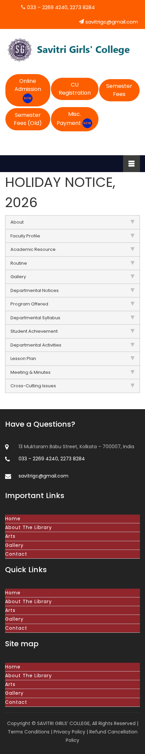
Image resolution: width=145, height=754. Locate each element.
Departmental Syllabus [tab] (35, 318)
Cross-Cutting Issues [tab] (33, 386)
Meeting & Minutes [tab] (30, 372)
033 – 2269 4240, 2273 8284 (60, 7)
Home (13, 518)
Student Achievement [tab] (34, 331)
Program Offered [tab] (29, 304)
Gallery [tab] (18, 276)
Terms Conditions (29, 731)
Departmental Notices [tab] (34, 290)
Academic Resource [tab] (33, 249)
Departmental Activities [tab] (35, 345)
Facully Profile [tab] (25, 236)
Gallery (14, 545)
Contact (16, 554)
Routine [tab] (18, 263)
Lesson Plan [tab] (23, 358)
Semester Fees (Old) (28, 119)
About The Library (28, 527)
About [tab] (17, 222)
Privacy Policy (69, 731)
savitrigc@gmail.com (111, 21)
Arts (10, 536)
